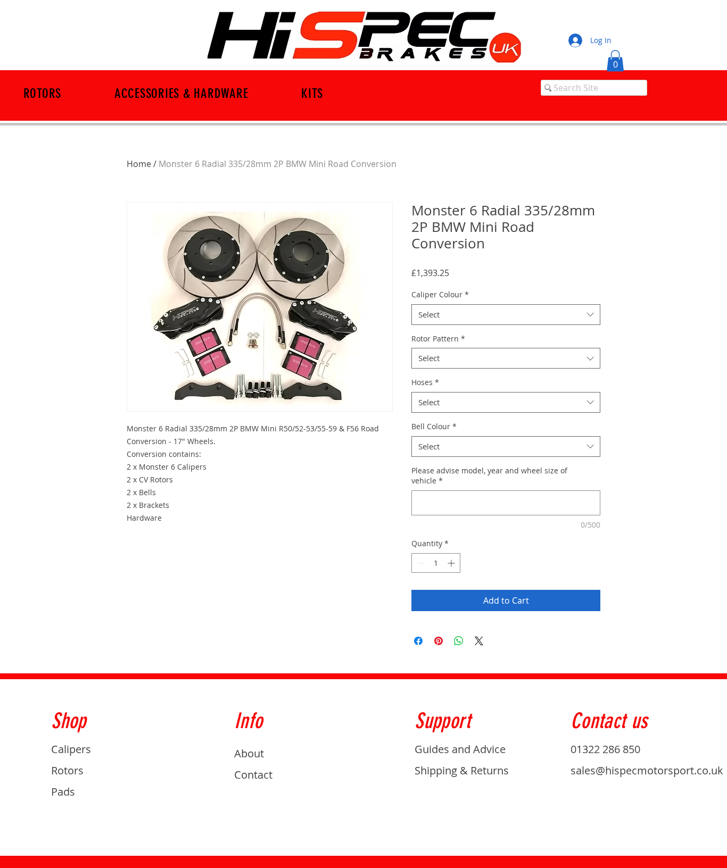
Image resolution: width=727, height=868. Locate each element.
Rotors (67, 770)
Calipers (71, 749)
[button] (615, 61)
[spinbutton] (435, 563)
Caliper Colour (440, 294)
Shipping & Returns (462, 770)
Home (139, 164)
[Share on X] (479, 641)
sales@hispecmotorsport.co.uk (647, 770)
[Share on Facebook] (418, 641)
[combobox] (505, 314)
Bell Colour (434, 426)
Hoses (425, 382)
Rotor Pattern (438, 338)
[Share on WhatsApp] (458, 641)
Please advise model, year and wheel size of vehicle (489, 475)
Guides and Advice (460, 749)
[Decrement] (419, 563)
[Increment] (452, 563)
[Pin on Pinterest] (438, 641)
